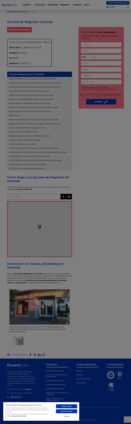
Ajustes (66, 416)
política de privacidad (18, 416)
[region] (41, 411)
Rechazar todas (66, 411)
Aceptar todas (67, 406)
